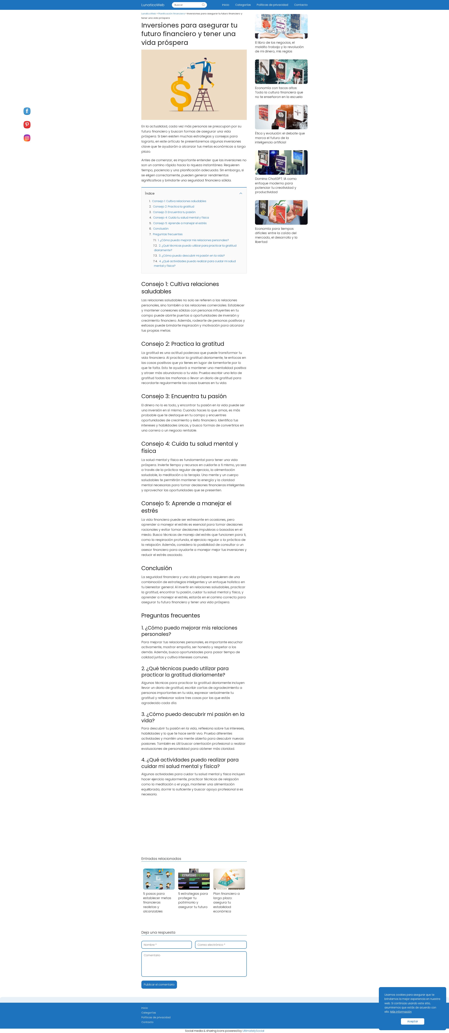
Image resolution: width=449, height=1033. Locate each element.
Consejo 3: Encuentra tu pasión (174, 212)
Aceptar (412, 1021)
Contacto (301, 5)
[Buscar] (203, 5)
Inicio (225, 5)
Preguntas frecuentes (168, 234)
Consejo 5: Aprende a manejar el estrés (180, 223)
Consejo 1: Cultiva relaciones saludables (179, 201)
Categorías (243, 5)
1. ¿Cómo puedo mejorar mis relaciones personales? (193, 240)
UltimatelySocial (253, 1031)
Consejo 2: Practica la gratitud (173, 207)
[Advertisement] (194, 825)
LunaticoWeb (152, 4)
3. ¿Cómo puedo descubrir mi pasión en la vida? (192, 256)
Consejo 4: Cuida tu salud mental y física (181, 218)
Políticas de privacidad (272, 5)
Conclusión (161, 229)
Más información (401, 1012)
